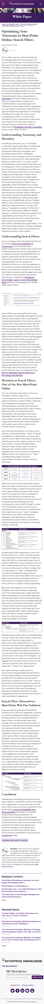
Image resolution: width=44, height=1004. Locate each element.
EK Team (13, 50)
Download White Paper (15, 840)
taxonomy (6, 99)
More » (4, 900)
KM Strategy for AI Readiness (15, 886)
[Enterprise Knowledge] (22, 3)
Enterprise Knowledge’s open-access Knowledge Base (19, 279)
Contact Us (15, 985)
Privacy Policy (28, 985)
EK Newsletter (16, 971)
